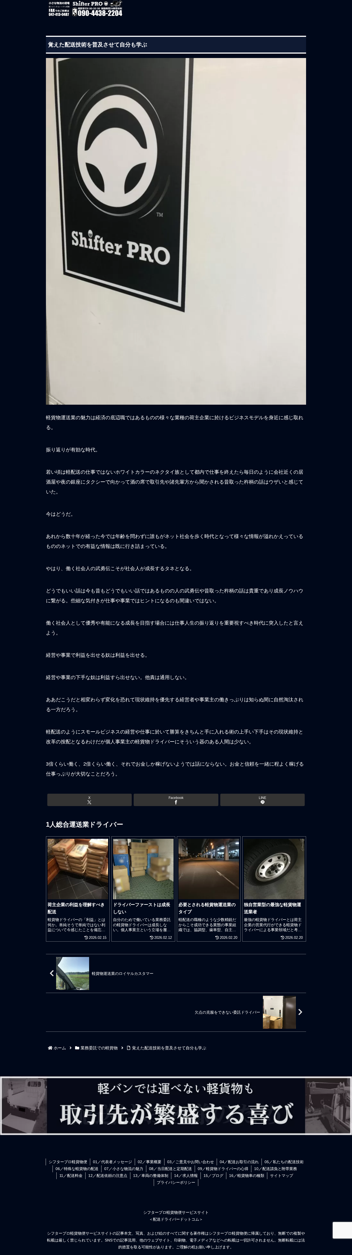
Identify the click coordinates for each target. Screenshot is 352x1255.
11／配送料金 (70, 1175)
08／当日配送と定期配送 (170, 1168)
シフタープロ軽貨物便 (68, 1162)
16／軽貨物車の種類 (246, 1175)
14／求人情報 (186, 1175)
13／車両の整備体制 (150, 1175)
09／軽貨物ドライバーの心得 (223, 1168)
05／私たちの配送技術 (284, 1162)
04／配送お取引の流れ (239, 1162)
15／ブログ (213, 1175)
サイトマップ (281, 1175)
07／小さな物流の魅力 (123, 1168)
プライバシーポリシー (176, 1182)
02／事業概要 (149, 1162)
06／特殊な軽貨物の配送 (77, 1168)
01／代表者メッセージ (112, 1162)
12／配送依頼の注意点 (107, 1175)
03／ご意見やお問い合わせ (190, 1162)
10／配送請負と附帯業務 (275, 1168)
